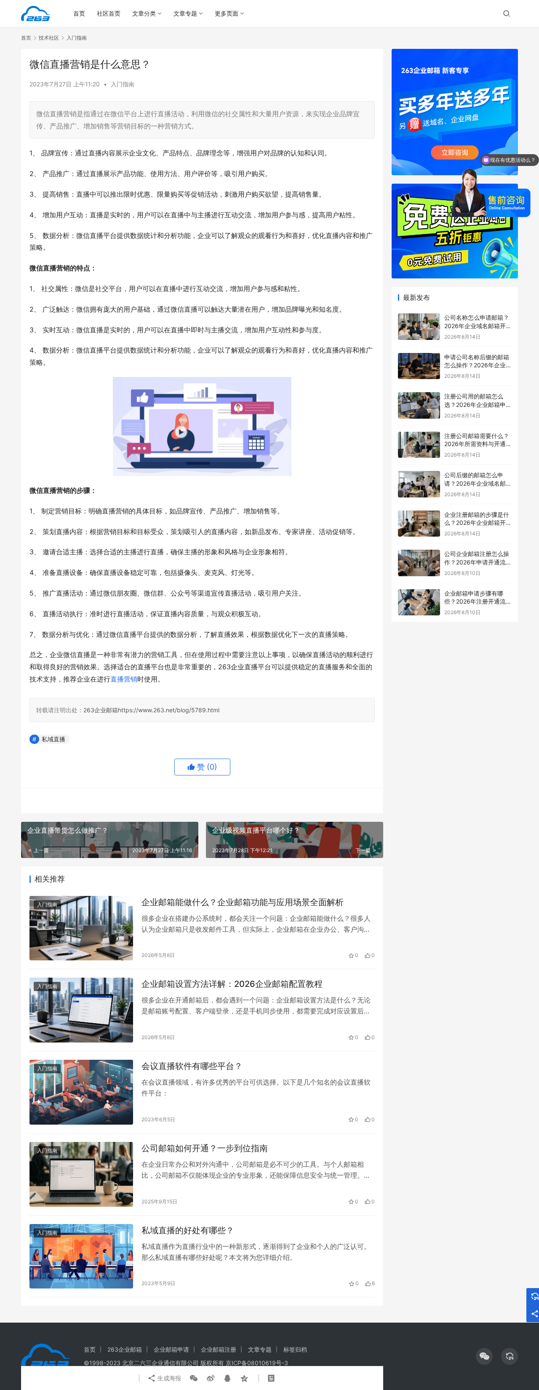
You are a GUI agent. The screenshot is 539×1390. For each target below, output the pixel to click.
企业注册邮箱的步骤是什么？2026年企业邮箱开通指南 (478, 523)
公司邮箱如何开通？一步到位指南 (204, 1148)
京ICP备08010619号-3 (257, 1362)
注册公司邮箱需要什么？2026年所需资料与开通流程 (478, 444)
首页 (79, 13)
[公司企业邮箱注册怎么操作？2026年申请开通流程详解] (419, 563)
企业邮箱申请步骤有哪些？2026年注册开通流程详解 (478, 601)
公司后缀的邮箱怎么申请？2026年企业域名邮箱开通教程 (478, 483)
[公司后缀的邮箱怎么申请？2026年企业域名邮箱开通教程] (419, 484)
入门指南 (122, 84)
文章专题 (185, 13)
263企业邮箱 (100, 710)
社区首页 (108, 13)
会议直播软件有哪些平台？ (192, 1066)
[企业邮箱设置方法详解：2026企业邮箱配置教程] (81, 1010)
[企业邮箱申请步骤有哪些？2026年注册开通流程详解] (419, 602)
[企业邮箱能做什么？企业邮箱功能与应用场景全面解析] (81, 928)
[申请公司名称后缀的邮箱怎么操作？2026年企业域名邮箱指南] (419, 366)
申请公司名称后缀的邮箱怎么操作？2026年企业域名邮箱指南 (478, 365)
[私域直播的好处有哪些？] (81, 1256)
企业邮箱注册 (218, 1349)
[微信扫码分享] (193, 1378)
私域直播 (53, 739)
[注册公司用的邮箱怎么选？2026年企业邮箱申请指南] (419, 405)
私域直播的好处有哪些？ (187, 1230)
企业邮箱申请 (171, 1349)
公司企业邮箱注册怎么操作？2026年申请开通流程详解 (478, 562)
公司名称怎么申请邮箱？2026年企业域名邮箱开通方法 (478, 325)
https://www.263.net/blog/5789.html (168, 710)
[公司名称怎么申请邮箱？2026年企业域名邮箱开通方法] (419, 326)
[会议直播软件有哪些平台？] (81, 1092)
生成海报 (168, 1378)
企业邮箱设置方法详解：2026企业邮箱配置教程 (232, 984)
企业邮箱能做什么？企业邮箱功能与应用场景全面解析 (242, 902)
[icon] (484, 1356)
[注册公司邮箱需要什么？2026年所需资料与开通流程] (419, 445)
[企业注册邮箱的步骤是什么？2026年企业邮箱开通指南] (419, 524)
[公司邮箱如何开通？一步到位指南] (81, 1174)
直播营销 (123, 679)
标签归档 (295, 1349)
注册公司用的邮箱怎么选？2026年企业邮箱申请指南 (478, 404)
